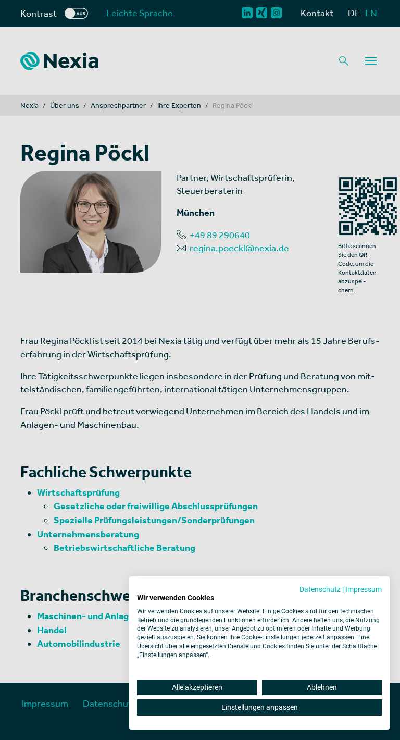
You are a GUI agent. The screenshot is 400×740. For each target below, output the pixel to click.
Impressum (363, 589)
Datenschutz (320, 589)
